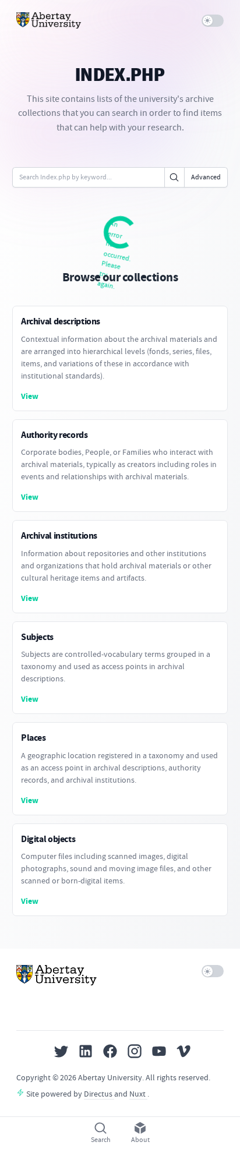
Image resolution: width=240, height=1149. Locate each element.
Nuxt (138, 1093)
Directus (99, 1093)
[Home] (49, 20)
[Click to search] (174, 177)
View (29, 396)
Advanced (206, 177)
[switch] (213, 21)
